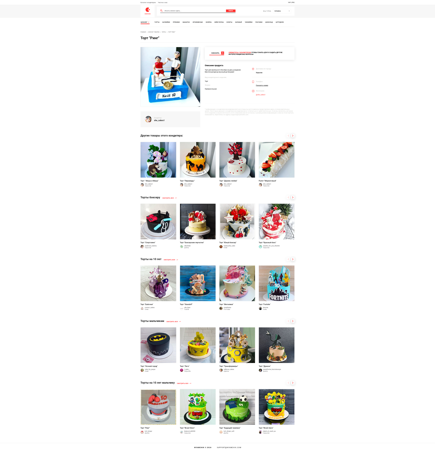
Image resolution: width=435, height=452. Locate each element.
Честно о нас (162, 2)
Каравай (238, 22)
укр (289, 2)
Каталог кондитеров (148, 2)
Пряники (176, 22)
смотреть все (168, 198)
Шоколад (269, 22)
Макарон (186, 22)
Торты (156, 22)
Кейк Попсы (219, 22)
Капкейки (166, 22)
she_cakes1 (159, 120)
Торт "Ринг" (171, 32)
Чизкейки (248, 22)
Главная (143, 32)
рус (293, 2)
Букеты (229, 22)
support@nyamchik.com (229, 447)
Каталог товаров (153, 32)
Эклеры (208, 22)
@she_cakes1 (261, 95)
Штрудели (280, 22)
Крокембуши (198, 22)
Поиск (230, 11)
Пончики (258, 22)
